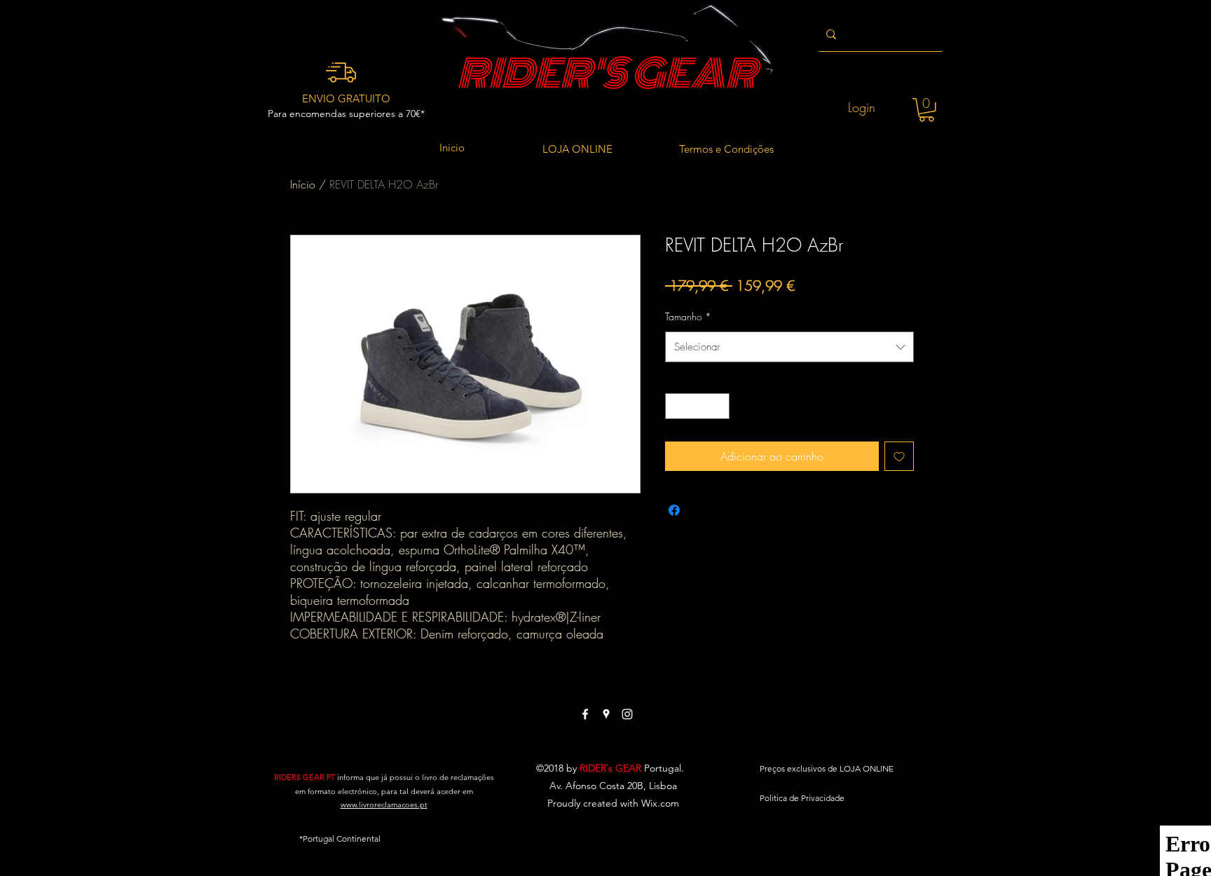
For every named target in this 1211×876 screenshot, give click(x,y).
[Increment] (718, 406)
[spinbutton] (697, 406)
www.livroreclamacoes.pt (384, 804)
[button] (926, 110)
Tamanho (688, 316)
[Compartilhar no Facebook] (674, 510)
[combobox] (789, 346)
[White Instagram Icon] (627, 714)
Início (302, 184)
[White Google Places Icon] (606, 714)
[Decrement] (676, 406)
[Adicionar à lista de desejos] (899, 456)
